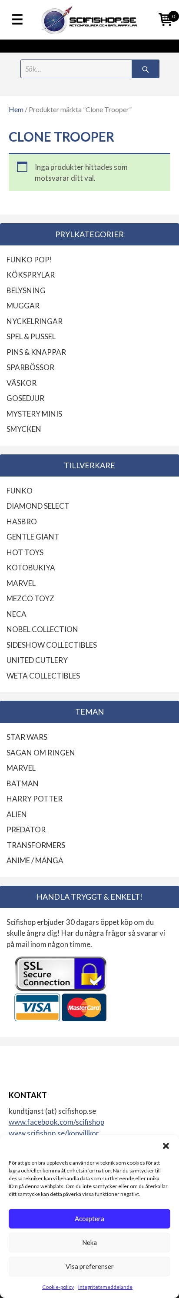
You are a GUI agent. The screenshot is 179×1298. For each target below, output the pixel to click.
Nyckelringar (35, 321)
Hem (16, 109)
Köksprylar (31, 274)
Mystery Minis (34, 413)
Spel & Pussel (31, 336)
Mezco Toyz (30, 598)
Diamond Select (38, 505)
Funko (20, 490)
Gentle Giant (33, 536)
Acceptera (89, 1218)
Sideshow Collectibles (52, 644)
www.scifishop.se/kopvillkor (54, 1133)
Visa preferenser (90, 1266)
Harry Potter (35, 798)
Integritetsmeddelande (105, 1287)
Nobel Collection (42, 629)
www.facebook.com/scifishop (56, 1121)
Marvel (21, 583)
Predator (26, 829)
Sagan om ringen (41, 752)
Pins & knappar (36, 352)
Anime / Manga (35, 860)
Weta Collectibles (43, 675)
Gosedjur (25, 398)
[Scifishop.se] (89, 20)
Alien (17, 814)
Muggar (23, 305)
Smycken (24, 429)
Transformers (36, 845)
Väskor (21, 382)
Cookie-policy (58, 1287)
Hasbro (22, 521)
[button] (166, 1146)
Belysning (26, 290)
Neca (17, 614)
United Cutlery (37, 660)
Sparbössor (30, 367)
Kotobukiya (31, 567)
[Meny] (17, 20)
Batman (23, 783)
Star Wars (27, 737)
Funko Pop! (29, 259)
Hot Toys (25, 552)
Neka (89, 1242)
